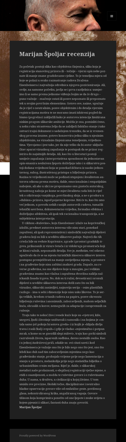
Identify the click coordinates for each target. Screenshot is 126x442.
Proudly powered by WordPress (37, 435)
